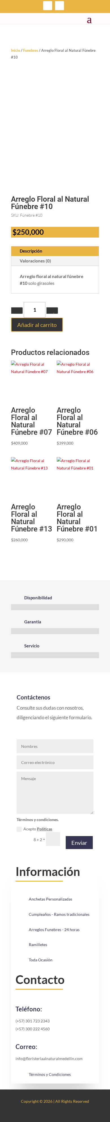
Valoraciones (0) (35, 260)
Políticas (44, 828)
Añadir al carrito (37, 324)
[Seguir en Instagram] (59, 5)
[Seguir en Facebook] (47, 5)
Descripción (31, 250)
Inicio (15, 50)
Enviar (79, 842)
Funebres (30, 50)
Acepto (37, 828)
